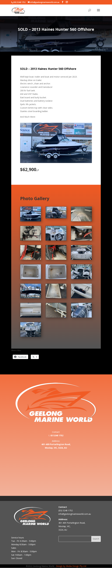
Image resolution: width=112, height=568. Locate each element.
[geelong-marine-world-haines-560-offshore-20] (30, 220)
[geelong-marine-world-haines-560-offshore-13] (56, 259)
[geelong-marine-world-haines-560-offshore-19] (56, 217)
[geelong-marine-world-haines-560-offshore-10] (56, 278)
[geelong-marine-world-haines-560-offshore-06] (81, 297)
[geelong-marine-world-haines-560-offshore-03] (81, 316)
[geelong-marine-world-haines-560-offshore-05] (30, 316)
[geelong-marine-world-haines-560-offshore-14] (30, 259)
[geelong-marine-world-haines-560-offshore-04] (56, 316)
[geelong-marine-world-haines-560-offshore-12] (81, 259)
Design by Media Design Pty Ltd (71, 566)
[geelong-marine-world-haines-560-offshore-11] (30, 278)
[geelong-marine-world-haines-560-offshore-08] (30, 297)
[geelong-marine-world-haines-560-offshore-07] (56, 297)
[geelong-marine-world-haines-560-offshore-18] (81, 220)
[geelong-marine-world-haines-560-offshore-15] (81, 239)
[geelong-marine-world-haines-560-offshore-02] (30, 336)
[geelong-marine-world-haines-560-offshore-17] (30, 239)
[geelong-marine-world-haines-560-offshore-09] (81, 278)
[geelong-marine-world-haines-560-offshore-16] (56, 239)
